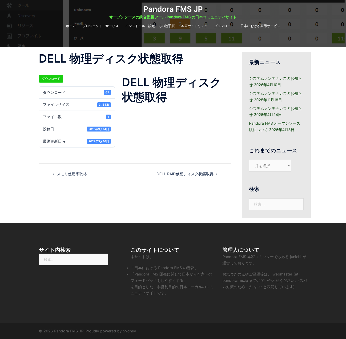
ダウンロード (224, 26)
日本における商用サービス (260, 26)
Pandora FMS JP (173, 9)
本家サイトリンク (194, 26)
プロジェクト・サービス (100, 26)
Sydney (129, 331)
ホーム (71, 26)
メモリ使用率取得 (72, 173)
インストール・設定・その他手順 (150, 26)
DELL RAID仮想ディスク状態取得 (185, 173)
